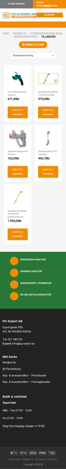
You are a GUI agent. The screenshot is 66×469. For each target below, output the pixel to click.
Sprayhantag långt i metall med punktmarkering (17, 213)
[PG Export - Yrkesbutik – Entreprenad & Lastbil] (19, 15)
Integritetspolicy (46, 459)
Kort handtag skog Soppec (17, 93)
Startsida (15, 459)
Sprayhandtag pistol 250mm (18, 153)
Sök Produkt (17, 4)
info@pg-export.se (23, 343)
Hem (6, 33)
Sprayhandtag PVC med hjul (47, 153)
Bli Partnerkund (12, 369)
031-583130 (15, 339)
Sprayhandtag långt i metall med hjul (48, 93)
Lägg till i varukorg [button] (17, 112)
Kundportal (9, 362)
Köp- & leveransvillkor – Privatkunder (24, 375)
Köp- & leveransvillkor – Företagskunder (26, 381)
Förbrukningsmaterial (46, 33)
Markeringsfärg (25, 36)
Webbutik (19, 33)
